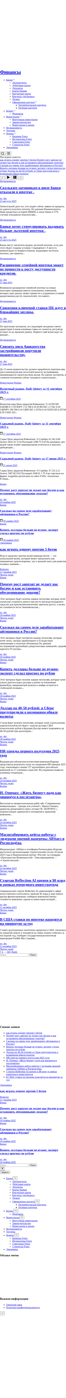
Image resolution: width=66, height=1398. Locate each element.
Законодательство (21, 122)
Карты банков (19, 91)
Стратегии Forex (21, 144)
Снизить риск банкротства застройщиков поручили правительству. (22, 350)
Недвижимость (14, 127)
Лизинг (16, 99)
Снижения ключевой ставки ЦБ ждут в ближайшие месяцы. (33, 310)
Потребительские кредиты (32, 105)
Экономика (12, 147)
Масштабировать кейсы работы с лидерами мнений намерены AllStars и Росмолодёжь (32, 838)
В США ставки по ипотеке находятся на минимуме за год (31, 921)
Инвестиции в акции (23, 125)
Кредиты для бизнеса (23, 96)
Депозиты (17, 88)
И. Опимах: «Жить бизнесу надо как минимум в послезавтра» (30, 795)
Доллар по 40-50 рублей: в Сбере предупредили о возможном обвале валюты (29, 712)
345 (8, 952)
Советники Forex (21, 142)
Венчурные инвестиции (25, 119)
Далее (14, 952)
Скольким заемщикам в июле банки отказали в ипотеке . (30, 190)
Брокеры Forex (20, 136)
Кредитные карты (21, 93)
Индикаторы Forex (22, 139)
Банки (9, 80)
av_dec (3, 198)
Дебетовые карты (21, 85)
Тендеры (10, 130)
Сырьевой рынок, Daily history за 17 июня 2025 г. (33, 458)
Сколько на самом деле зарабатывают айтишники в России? (26, 512)
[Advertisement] (33, 33)
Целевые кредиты (27, 108)
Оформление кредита (23, 102)
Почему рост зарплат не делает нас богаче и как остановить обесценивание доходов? (32, 491)
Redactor (4, 569)
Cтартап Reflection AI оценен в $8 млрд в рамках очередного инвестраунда (32, 882)
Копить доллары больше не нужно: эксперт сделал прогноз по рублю (29, 531)
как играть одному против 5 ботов (28, 549)
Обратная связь (14, 1304)
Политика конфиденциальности (23, 1307)
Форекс (10, 133)
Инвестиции (12, 116)
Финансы (10, 72)
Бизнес (9, 111)
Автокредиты (19, 82)
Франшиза (17, 113)
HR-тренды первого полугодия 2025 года (28, 1057)
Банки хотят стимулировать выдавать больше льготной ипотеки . (32, 228)
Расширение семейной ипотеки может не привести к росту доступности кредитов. (32, 269)
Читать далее (7, 575)
